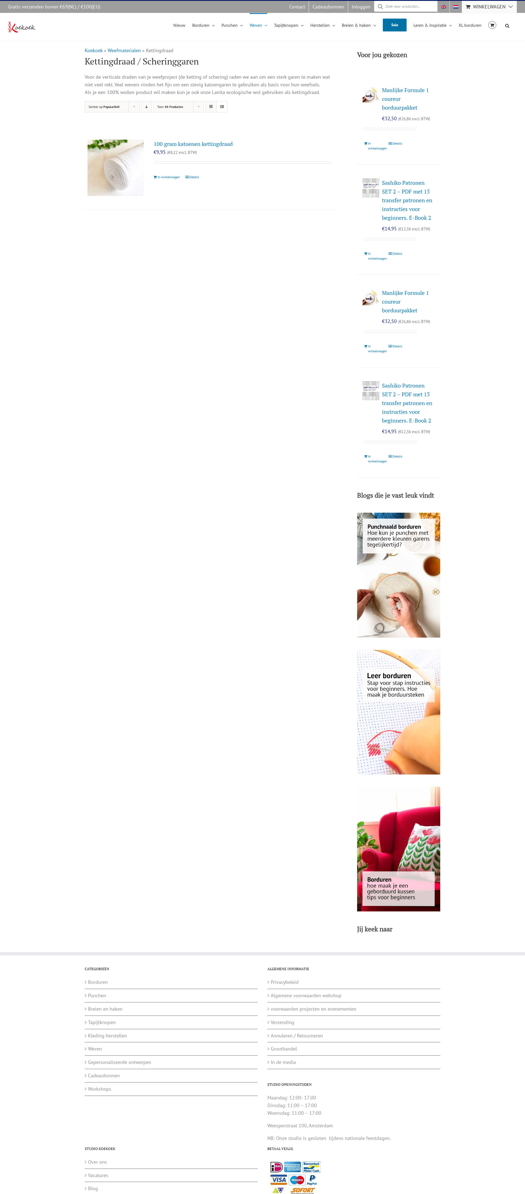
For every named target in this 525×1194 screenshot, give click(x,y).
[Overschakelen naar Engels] (444, 7)
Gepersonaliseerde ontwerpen (119, 1062)
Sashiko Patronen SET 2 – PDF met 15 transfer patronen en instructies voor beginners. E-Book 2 (407, 200)
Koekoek (94, 50)
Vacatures (98, 1175)
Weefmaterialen (124, 50)
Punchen (97, 995)
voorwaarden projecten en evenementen (313, 1009)
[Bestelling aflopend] (146, 106)
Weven (95, 1049)
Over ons (97, 1162)
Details (194, 177)
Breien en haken (105, 1009)
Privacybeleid (285, 982)
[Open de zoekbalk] (507, 24)
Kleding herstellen (107, 1035)
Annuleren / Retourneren (297, 1035)
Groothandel (284, 1049)
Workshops (99, 1089)
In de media (283, 1062)
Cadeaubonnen (104, 1075)
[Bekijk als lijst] (222, 106)
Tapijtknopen (102, 1022)
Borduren (98, 982)
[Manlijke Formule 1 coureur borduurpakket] (371, 94)
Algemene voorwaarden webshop (306, 995)
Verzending (282, 1022)
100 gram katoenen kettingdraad (193, 144)
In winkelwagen (169, 177)
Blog (93, 1188)
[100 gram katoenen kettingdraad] (116, 168)
